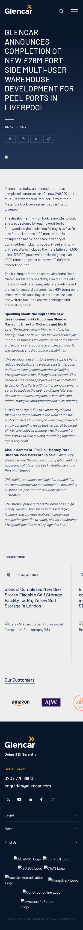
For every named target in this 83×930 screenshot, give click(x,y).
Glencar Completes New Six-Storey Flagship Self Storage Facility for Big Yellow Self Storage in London (33, 597)
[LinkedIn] (10, 139)
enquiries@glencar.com (28, 785)
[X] (36, 139)
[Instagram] (23, 139)
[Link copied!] (48, 139)
